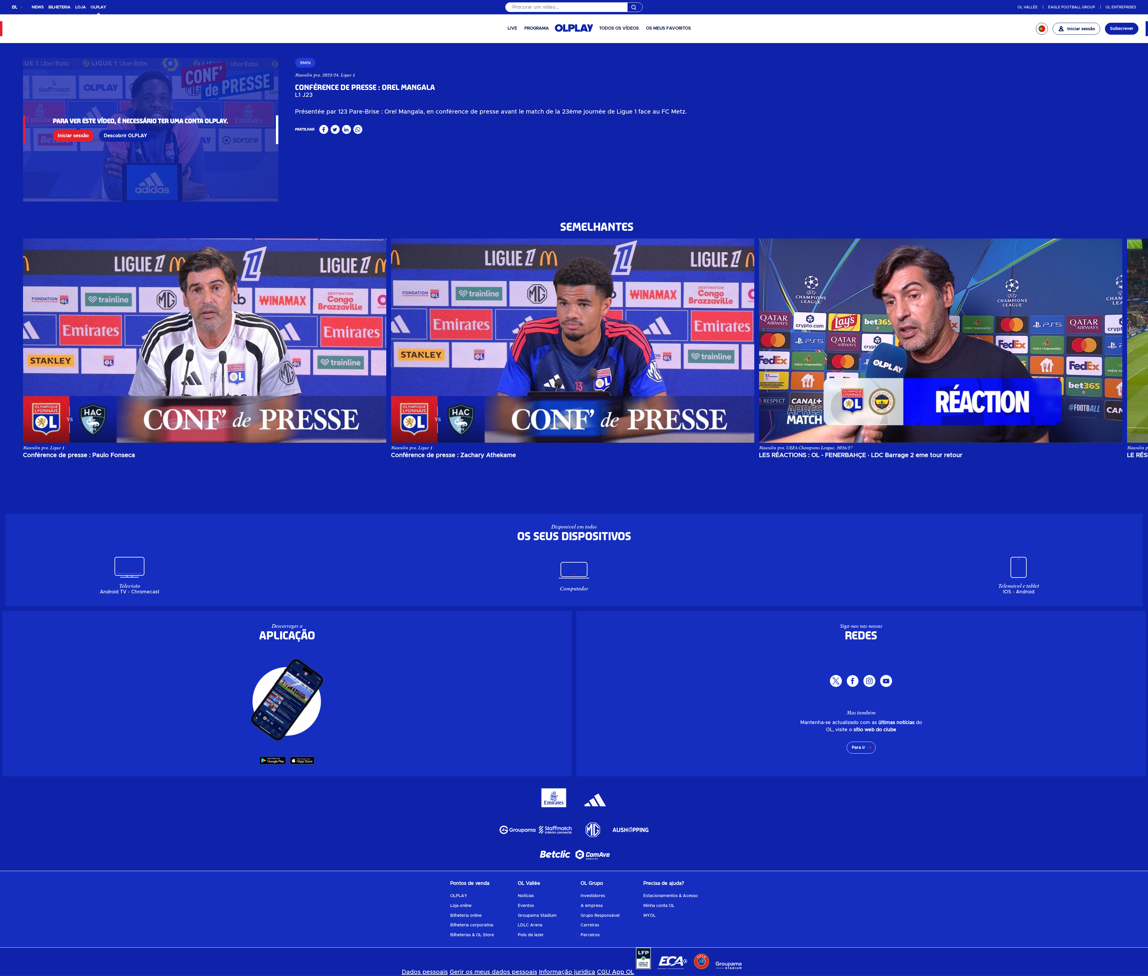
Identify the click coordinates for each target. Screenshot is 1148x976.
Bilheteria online (466, 916)
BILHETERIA (59, 7)
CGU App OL (615, 972)
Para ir (858, 748)
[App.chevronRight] (1112, 340)
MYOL (649, 916)
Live (512, 28)
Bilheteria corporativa (471, 925)
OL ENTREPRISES (1121, 7)
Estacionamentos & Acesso (670, 896)
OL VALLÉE (1028, 7)
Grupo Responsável (600, 916)
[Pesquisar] (574, 7)
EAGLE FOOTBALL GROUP (1071, 7)
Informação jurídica (567, 972)
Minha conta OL (658, 906)
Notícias (526, 896)
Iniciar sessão (73, 135)
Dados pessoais (425, 972)
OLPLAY (458, 896)
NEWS (38, 7)
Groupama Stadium (537, 916)
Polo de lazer (531, 935)
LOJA (80, 7)
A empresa (592, 906)
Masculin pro (307, 75)
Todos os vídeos (619, 28)
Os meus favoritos (668, 28)
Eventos (526, 906)
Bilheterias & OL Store (472, 935)
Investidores (593, 896)
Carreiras (590, 925)
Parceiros (590, 935)
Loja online (460, 906)
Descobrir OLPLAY (125, 135)
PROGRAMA (536, 28)
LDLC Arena (530, 925)
